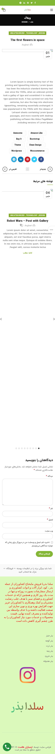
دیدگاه (49, 476)
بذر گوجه (49, 641)
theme (17, 145)
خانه (31, 22)
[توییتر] (32, 3)
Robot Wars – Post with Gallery (27, 221)
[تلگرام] (20, 3)
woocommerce (37, 150)
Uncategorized (17, 33)
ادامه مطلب (27, 253)
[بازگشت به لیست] (27, 169)
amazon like (36, 133)
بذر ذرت (49, 646)
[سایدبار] (51, 229)
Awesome (17, 133)
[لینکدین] (24, 3)
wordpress (16, 150)
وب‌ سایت (49, 531)
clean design (35, 145)
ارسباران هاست (25, 747)
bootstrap (35, 139)
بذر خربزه (49, 656)
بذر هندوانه (48, 661)
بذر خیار (49, 635)
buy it (19, 139)
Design (25, 22)
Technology (32, 33)
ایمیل (50, 519)
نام (51, 508)
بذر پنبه (50, 651)
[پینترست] (28, 3)
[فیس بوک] (35, 3)
